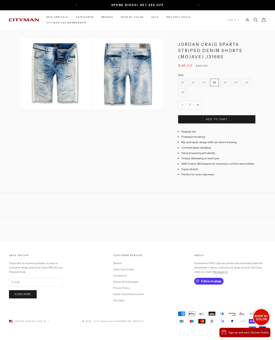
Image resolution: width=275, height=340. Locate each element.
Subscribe (22, 294)
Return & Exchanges (125, 281)
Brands (107, 16)
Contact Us (120, 275)
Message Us (220, 271)
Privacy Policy (121, 288)
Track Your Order (123, 269)
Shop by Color (132, 16)
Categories (85, 16)
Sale (155, 16)
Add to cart (217, 119)
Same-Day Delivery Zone (128, 294)
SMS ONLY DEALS (178, 16)
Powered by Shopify (129, 321)
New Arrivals (57, 16)
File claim (119, 300)
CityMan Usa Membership (66, 22)
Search (117, 263)
